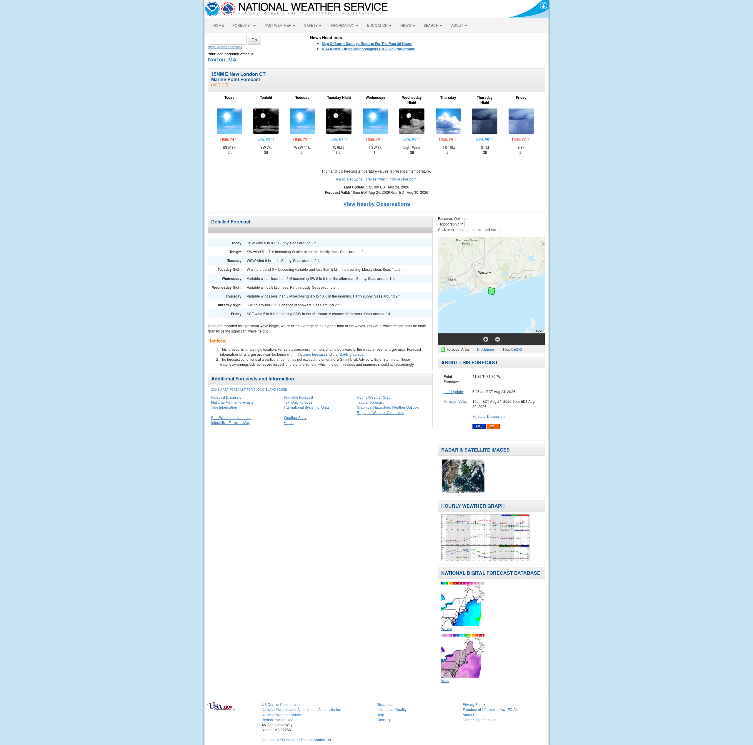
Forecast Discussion (227, 397)
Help (380, 714)
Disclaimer (485, 349)
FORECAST (243, 25)
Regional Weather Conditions (380, 412)
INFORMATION (342, 25)
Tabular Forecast (370, 402)
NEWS (406, 25)
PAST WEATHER (278, 25)
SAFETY (311, 25)
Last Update (453, 391)
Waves (446, 628)
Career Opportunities (479, 719)
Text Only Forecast (298, 402)
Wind (445, 680)
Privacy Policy (474, 704)
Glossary (383, 719)
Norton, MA (222, 59)
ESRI (518, 349)
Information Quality (391, 709)
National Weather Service (282, 714)
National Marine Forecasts (232, 402)
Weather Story (295, 417)
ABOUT (457, 25)
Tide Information (224, 407)
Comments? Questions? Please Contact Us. (297, 739)
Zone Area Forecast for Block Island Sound (249, 389)
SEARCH (431, 25)
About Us (470, 714)
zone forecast (314, 354)
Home (289, 422)
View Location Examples (225, 47)
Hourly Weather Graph (375, 397)
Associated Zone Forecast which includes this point (376, 178)
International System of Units (306, 407)
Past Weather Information (231, 417)
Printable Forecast (298, 397)
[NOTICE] (219, 85)
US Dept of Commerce (280, 704)
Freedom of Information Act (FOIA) (490, 709)
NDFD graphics (351, 354)
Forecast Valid (455, 401)
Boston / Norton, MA (278, 719)
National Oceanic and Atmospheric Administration (301, 709)
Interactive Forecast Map (230, 422)
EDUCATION (378, 25)
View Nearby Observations (376, 204)
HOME (218, 25)
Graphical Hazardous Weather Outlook (388, 407)
